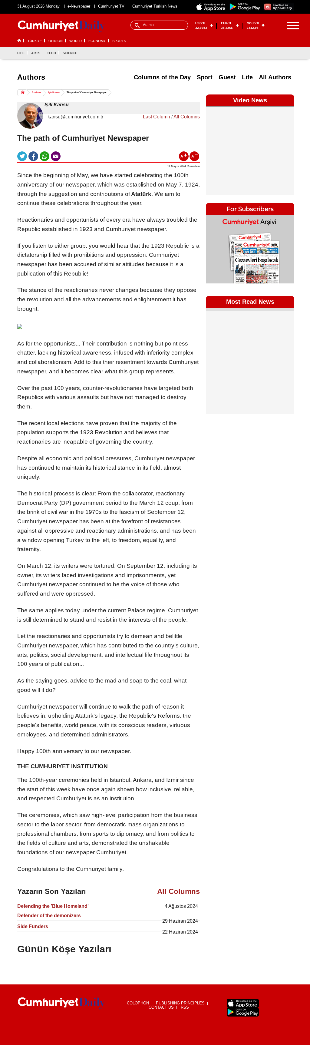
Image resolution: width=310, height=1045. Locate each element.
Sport (205, 77)
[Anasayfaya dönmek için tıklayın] (61, 26)
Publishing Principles (180, 1003)
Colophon (138, 1003)
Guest (227, 77)
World (75, 41)
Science (70, 53)
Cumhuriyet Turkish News (154, 6)
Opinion (55, 41)
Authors (36, 92)
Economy (97, 41)
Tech (51, 53)
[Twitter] (269, 53)
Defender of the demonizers (49, 915)
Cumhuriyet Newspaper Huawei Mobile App (278, 7)
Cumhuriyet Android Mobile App (244, 7)
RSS (185, 1007)
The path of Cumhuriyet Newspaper (87, 92)
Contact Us (161, 1007)
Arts (35, 53)
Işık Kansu (54, 92)
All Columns (186, 116)
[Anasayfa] (61, 1003)
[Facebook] (259, 53)
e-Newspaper (79, 6)
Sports (119, 41)
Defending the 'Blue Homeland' (53, 906)
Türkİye (35, 41)
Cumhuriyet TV (111, 6)
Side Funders (32, 926)
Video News (250, 100)
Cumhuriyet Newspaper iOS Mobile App (211, 7)
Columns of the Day (162, 77)
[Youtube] (289, 53)
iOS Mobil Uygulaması (243, 1003)
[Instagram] (279, 53)
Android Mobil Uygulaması (243, 1012)
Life (21, 53)
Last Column (156, 116)
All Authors (275, 77)
